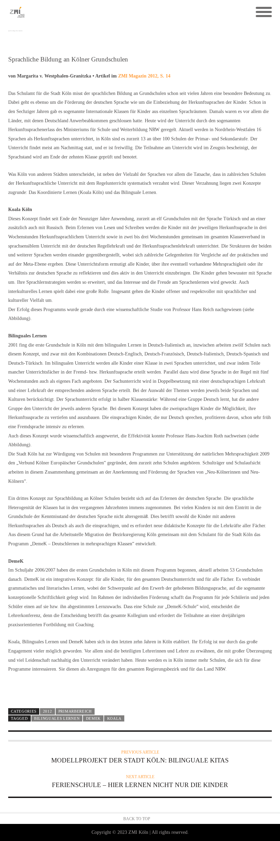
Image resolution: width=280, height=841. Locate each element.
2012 (47, 711)
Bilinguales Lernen (57, 718)
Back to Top (136, 818)
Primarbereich (75, 711)
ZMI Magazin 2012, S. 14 (144, 76)
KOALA (114, 718)
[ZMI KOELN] (107, 12)
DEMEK (93, 718)
